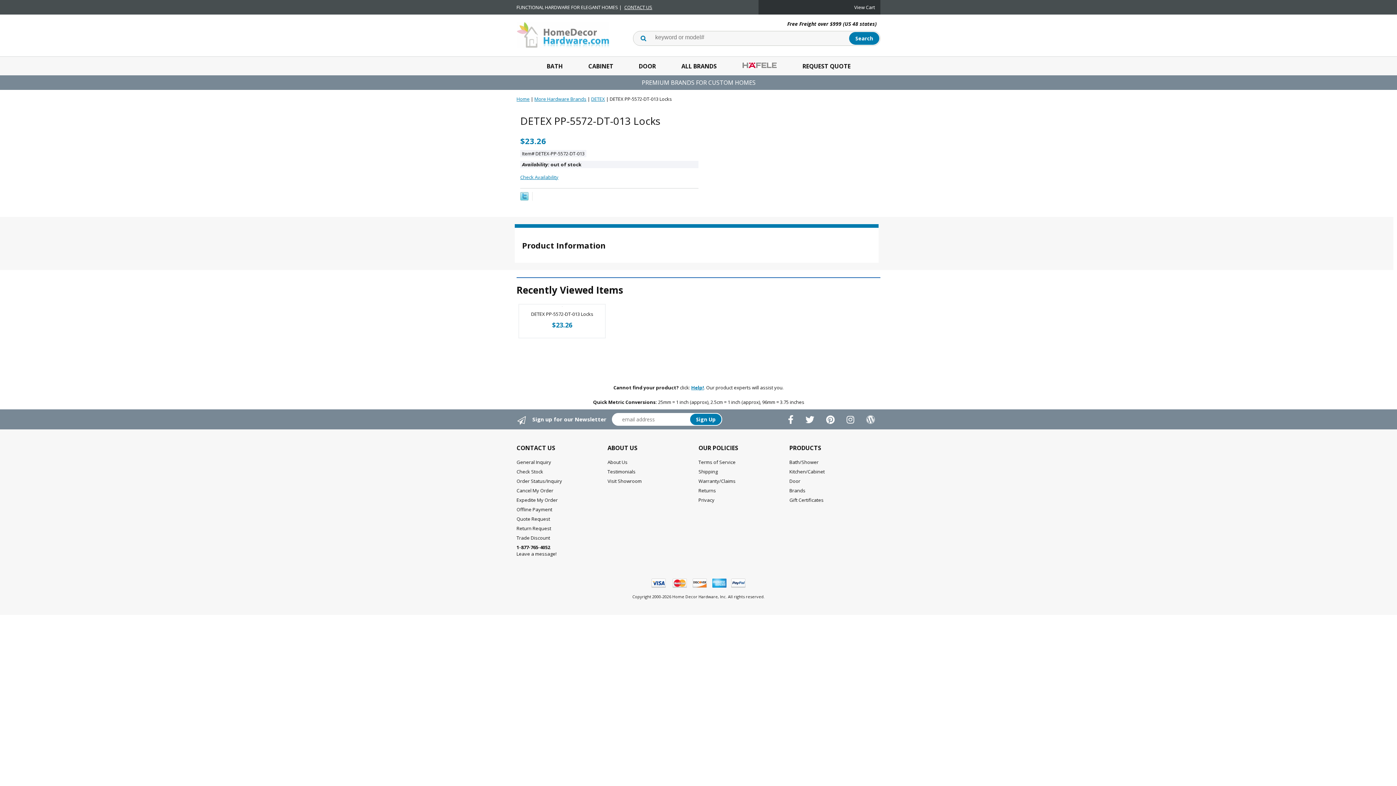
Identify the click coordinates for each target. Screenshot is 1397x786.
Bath (555, 66)
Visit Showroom (625, 481)
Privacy (706, 500)
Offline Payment (534, 509)
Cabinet (600, 66)
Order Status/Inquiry (539, 481)
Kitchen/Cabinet (807, 471)
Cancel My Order (535, 490)
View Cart (864, 7)
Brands (797, 490)
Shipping (708, 471)
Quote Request (533, 519)
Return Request (534, 528)
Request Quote (827, 66)
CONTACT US (638, 7)
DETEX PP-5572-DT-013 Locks (562, 314)
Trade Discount (533, 538)
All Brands (699, 66)
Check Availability (539, 177)
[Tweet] (524, 198)
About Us (618, 462)
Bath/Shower (804, 462)
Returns (707, 490)
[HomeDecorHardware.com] (563, 34)
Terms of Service (717, 462)
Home (523, 99)
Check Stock (530, 471)
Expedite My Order (537, 500)
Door (647, 66)
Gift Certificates (806, 500)
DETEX (598, 99)
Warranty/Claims (717, 481)
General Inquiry (534, 462)
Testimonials (622, 471)
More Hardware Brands (560, 99)
